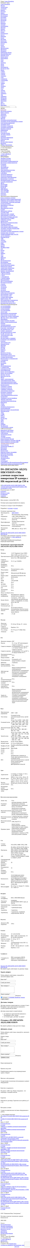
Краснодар (3, 40)
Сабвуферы (4, 173)
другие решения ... (6, 235)
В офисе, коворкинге (6, 331)
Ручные (3, 209)
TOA (2, 254)
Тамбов (3, 83)
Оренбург (3, 62)
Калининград (4, 33)
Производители (5, 237)
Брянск (2, 13)
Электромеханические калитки (9, 395)
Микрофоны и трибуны (7, 205)
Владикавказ (4, 16)
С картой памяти (5, 278)
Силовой (3, 459)
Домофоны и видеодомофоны (9, 398)
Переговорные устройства (8, 215)
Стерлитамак (4, 80)
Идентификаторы (5, 370)
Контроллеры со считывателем (9, 358)
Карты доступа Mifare (6, 373)
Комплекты (4, 402)
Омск (2, 60)
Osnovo (3, 351)
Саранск (3, 73)
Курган (3, 43)
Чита (2, 102)
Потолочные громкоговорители (9, 161)
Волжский (3, 20)
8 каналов (3, 285)
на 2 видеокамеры (5, 306)
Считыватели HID (6, 369)
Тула (2, 89)
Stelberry (3, 253)
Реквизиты (4, 115)
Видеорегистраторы (6, 282)
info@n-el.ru (4, 155)
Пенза (2, 64)
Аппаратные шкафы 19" (7, 446)
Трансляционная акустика (8, 170)
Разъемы (3, 323)
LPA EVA (3, 193)
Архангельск (4, 7)
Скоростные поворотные (7, 268)
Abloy (2, 412)
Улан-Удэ (3, 92)
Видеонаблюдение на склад (8, 326)
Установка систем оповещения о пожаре (12, 121)
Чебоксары (4, 98)
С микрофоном (5, 276)
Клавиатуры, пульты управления (10, 316)
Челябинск (3, 99)
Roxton (2, 250)
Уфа (2, 95)
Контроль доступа (5, 352)
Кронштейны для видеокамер (9, 313)
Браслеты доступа (5, 376)
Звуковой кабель (5, 458)
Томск (2, 87)
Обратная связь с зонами (7, 214)
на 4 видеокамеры (5, 307)
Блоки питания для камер (8, 320)
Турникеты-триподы (6, 388)
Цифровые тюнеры (6, 219)
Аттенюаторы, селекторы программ (10, 202)
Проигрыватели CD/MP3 (7, 218)
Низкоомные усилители (7, 178)
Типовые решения (6, 224)
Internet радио (4, 221)
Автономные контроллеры (8, 355)
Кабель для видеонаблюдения (9, 322)
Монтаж (3, 118)
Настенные (4, 449)
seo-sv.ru (16, 1246)
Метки (2, 377)
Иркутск (3, 30)
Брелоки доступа (5, 374)
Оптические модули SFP (7, 301)
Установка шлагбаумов (7, 127)
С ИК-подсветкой (5, 273)
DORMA (3, 424)
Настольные (4, 206)
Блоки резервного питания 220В (9, 442)
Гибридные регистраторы (8, 293)
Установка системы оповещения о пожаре (12, 231)
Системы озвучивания (7, 1227)
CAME (2, 414)
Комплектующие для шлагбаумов (10, 409)
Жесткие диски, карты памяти (9, 317)
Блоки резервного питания (8, 197)
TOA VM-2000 (5, 190)
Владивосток (4, 14)
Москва (3, 5)
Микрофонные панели (7, 208)
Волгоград (3, 19)
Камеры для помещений (7, 271)
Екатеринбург (4, 26)
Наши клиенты (5, 112)
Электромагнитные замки (8, 380)
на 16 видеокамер (5, 310)
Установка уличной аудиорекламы (10, 228)
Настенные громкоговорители (9, 162)
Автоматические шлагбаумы (8, 401)
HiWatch (3, 347)
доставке (10, 508)
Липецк (3, 46)
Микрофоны (4, 319)
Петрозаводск (4, 67)
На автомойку (4, 336)
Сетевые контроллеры (7, 357)
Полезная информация (7, 137)
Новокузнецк (4, 57)
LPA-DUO (3, 195)
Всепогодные (4, 450)
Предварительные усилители (9, 180)
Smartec (3, 417)
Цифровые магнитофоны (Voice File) (11, 200)
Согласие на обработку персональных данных (13, 1245)
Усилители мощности (6, 174)
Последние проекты (6, 111)
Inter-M (2, 246)
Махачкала (3, 49)
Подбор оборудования (7, 142)
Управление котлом (6, 434)
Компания (3, 109)
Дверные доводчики (6, 399)
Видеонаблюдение (6, 260)
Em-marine (3, 363)
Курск (2, 45)
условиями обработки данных (16, 997)
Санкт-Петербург (9, 1)
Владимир (3, 17)
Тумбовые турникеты (6, 389)
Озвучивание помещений (8, 123)
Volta (2, 256)
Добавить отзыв (5, 1057)
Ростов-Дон (4, 418)
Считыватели (4, 360)
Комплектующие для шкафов (9, 452)
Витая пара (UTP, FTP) (7, 455)
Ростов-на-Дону (5, 68)
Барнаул (3, 10)
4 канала (3, 284)
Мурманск (3, 51)
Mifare (2, 364)
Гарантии (3, 136)
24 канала (3, 288)
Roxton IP (3, 187)
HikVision (3, 345)
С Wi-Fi (3, 275)
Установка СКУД (5, 124)
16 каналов (4, 287)
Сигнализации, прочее (7, 427)
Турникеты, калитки (6, 386)
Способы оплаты (5, 133)
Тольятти (3, 86)
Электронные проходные (7, 390)
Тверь (2, 84)
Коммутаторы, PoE (6, 298)
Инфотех (3, 350)
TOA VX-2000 (4, 192)
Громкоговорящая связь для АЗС (9, 234)
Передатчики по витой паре (8, 314)
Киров (2, 38)
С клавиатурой (5, 367)
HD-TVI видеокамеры (7, 281)
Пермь (2, 65)
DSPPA (3, 244)
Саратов (3, 74)
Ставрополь (4, 79)
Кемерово (3, 36)
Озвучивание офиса (6, 230)
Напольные (4, 447)
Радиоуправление (5, 408)
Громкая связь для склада (7, 233)
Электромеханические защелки (9, 383)
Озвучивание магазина (7, 225)
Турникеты (4, 1230)
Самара (3, 71)
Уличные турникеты (6, 393)
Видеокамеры (4, 262)
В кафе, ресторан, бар (6, 333)
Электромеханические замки (8, 382)
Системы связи (5, 212)
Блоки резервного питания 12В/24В (10, 440)
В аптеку (3, 341)
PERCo (3, 415)
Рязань (2, 70)
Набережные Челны (6, 52)
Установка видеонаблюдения (8, 120)
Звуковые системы (6, 158)
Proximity (3, 361)
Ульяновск (3, 93)
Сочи (2, 77)
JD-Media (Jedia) (5, 247)
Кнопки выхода (5, 385)
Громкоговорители (6, 159)
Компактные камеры (6, 266)
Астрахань (3, 8)
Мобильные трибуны (6, 211)
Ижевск (3, 29)
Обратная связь (5, 139)
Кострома (3, 39)
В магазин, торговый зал (7, 328)
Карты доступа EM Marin (7, 371)
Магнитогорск (5, 48)
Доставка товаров (5, 134)
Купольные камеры (6, 263)
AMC (2, 238)
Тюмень (3, 90)
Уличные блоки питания (7, 443)
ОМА (2, 420)
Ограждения (4, 396)
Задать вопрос (4, 999)
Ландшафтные (4, 167)
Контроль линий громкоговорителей (11, 199)
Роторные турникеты (6, 392)
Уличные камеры (5, 272)
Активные (3, 165)
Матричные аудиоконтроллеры (9, 222)
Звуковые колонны (6, 171)
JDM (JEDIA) (4, 189)
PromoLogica (12, 1243)
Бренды (3, 140)
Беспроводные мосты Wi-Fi (8, 303)
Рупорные (3, 164)
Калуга (2, 35)
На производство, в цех (7, 329)
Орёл (2, 61)
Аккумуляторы (5, 445)
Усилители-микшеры (6, 176)
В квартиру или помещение (8, 339)
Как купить (4, 131)
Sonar (2, 252)
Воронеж (3, 23)
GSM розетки (4, 433)
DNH (2, 243)
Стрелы (3, 405)
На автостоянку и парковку (8, 338)
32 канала (3, 290)
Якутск (3, 103)
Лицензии (3, 114)
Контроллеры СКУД (6, 354)
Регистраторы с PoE (6, 295)
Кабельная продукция (7, 453)
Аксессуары (4, 312)
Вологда (3, 21)
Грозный (3, 24)
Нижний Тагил (5, 55)
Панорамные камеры (6, 269)
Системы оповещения (7, 181)
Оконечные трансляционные (8, 177)
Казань (2, 32)
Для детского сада (5, 342)
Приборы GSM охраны (7, 431)
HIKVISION (15, 513)
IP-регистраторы (5, 291)
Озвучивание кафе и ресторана (9, 227)
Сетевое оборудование (7, 297)
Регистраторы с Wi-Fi (6, 294)
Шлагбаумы (4, 1232)
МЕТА (2, 183)
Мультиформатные (6, 366)
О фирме (3, 117)
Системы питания (5, 437)
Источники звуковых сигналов (9, 216)
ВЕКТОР (3, 257)
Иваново (3, 27)
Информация (4, 130)
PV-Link (3, 348)
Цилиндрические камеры (7, 265)
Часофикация (4, 426)
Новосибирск (4, 58)
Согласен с (13, 997)
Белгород (3, 11)
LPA (2, 249)
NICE (2, 421)
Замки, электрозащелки (7, 379)
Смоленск (3, 76)
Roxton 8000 (4, 186)
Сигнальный (4, 461)
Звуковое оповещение (7, 1226)
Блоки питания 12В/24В (7, 439)
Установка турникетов (7, 126)
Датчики (3, 436)
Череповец (3, 100)
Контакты (3, 143)
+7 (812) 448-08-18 (6, 154)
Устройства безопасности (7, 407)
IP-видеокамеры (5, 279)
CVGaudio (3, 241)
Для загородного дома (7, 335)
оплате (16, 508)
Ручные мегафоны (6, 203)
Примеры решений (6, 128)
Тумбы (2, 404)
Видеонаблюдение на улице (8, 332)
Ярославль (3, 105)
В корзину (3, 491)
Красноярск (4, 42)
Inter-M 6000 (4, 184)
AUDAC (3, 240)
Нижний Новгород (6, 54)
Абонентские (4, 168)
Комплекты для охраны (7, 430)
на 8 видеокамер (5, 309)
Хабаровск (3, 96)
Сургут (3, 81)
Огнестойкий (4, 456)
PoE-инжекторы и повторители (9, 300)
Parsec (2, 423)
